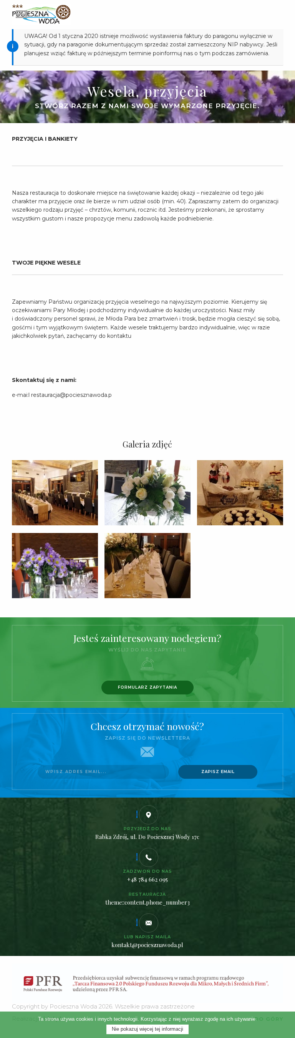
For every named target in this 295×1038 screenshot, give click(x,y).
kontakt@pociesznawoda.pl (147, 945)
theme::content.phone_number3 (147, 902)
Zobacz (54, 493)
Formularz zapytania (147, 687)
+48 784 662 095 (147, 879)
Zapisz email (218, 771)
